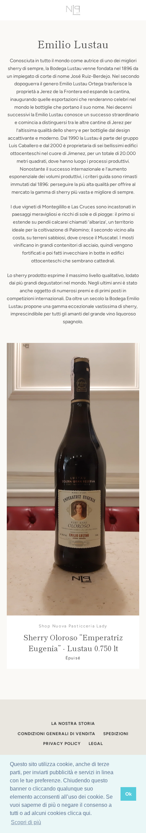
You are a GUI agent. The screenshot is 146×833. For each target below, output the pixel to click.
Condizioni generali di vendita (56, 733)
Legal (96, 743)
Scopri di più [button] (26, 822)
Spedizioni (115, 733)
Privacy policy (62, 743)
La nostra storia (73, 723)
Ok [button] (128, 794)
